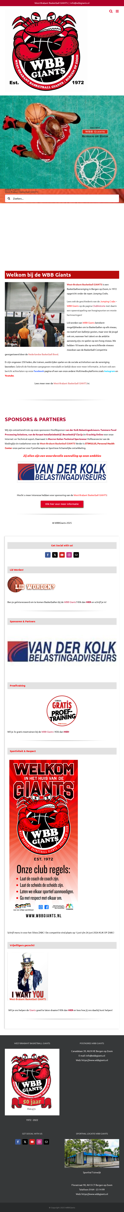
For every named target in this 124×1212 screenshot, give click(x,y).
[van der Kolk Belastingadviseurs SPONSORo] (62, 463)
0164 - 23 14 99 (97, 1189)
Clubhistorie (99, 305)
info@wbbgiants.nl (79, 2)
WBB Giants (70, 602)
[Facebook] (48, 555)
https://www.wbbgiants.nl (95, 1060)
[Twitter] (55, 555)
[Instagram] (69, 555)
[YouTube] (62, 555)
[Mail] (76, 555)
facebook (39, 371)
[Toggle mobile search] (111, 11)
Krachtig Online (94, 434)
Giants (32, 1010)
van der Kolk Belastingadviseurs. (82, 429)
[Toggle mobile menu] (117, 11)
